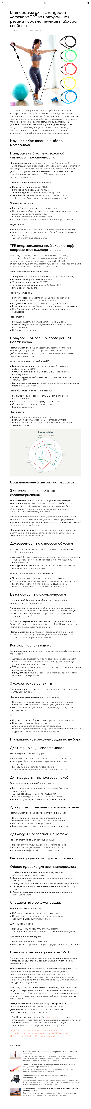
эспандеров (52, 1017)
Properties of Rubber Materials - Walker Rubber (34, 1031)
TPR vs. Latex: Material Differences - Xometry (32, 1036)
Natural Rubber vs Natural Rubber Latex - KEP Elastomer (39, 1033)
